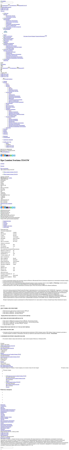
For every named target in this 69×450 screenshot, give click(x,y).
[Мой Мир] (5, 155)
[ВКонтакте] (1, 155)
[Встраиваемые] (13, 28)
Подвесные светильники (6, 424)
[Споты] (13, 32)
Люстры (10, 88)
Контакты (3, 408)
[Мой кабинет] (1, 69)
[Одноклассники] (3, 155)
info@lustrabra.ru (5, 151)
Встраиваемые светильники (7, 421)
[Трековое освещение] (13, 43)
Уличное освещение (13, 119)
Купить (2, 353)
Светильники (12, 94)
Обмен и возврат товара (6, 417)
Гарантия (3, 415)
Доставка (3, 414)
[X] (7, 155)
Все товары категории (6, 365)
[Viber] (9, 155)
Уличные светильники (6, 430)
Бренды (2, 407)
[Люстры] (13, 13)
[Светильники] (13, 18)
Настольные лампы (5, 428)
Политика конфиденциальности (8, 409)
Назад (7, 83)
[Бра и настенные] (13, 36)
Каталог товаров (4, 418)
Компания (3, 404)
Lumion (10, 177)
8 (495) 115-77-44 (4, 8)
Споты (2, 423)
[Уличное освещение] (13, 49)
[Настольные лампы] (13, 38)
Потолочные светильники (7, 425)
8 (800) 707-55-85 (4, 9)
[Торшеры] (13, 41)
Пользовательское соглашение (7, 410)
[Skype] (12, 155)
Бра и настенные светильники (7, 420)
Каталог (8, 85)
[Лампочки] (13, 59)
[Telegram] (14, 155)
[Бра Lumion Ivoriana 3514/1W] (10, 172)
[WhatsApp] (11, 155)
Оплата (2, 413)
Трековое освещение (13, 111)
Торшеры (3, 429)
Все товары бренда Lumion (7, 366)
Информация (4, 412)
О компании (3, 406)
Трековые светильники (6, 426)
